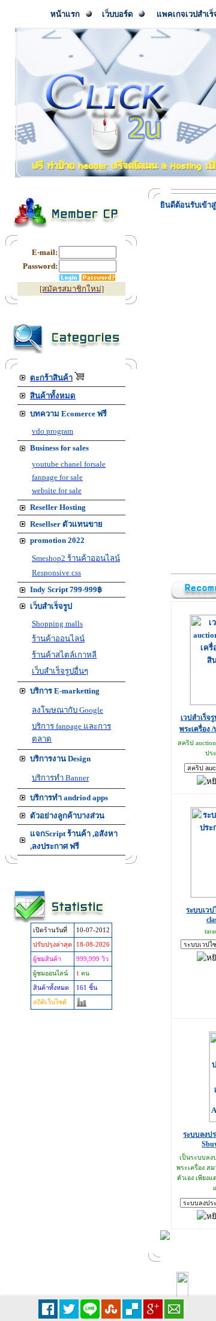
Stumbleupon (111, 1309)
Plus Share (153, 1309)
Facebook (48, 1309)
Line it (90, 1309)
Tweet (69, 1309)
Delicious (132, 1309)
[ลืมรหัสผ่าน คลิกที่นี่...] (98, 278)
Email (174, 1309)
